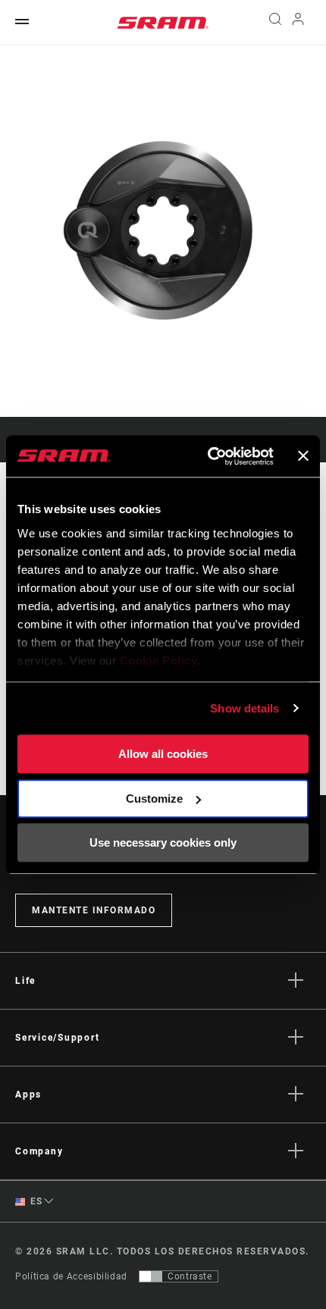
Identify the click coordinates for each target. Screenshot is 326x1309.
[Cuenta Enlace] (298, 23)
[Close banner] (303, 456)
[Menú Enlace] (22, 22)
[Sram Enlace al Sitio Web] (163, 23)
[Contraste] (150, 1276)
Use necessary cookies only (163, 842)
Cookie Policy (159, 660)
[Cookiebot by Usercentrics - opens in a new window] (208, 456)
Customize (154, 798)
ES (35, 1201)
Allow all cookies (163, 753)
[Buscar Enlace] (275, 22)
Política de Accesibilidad (71, 1276)
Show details (244, 708)
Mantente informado (93, 910)
